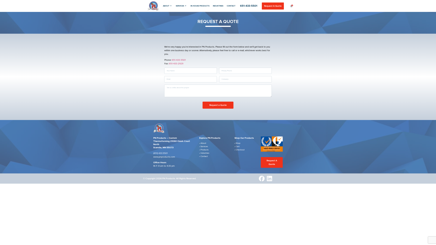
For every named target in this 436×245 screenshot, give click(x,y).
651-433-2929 (176, 63)
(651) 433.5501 (160, 153)
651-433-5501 (248, 5)
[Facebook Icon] (262, 178)
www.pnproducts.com (164, 157)
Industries (218, 6)
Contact (231, 6)
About (166, 6)
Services (180, 6)
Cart (238, 146)
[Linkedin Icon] (269, 178)
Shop (238, 143)
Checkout (240, 149)
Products (205, 149)
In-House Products (200, 6)
